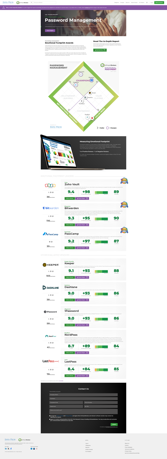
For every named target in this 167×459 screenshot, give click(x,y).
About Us (127, 2)
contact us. (87, 7)
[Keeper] (51, 265)
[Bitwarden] (51, 208)
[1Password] (51, 311)
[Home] (22, 2)
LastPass (70, 361)
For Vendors (141, 2)
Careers (127, 445)
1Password (72, 310)
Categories (116, 2)
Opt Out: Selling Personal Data (132, 453)
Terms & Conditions (129, 449)
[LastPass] (51, 361)
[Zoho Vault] (51, 186)
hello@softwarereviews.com (112, 426)
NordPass (71, 334)
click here (61, 380)
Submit (114, 424)
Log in (86, 443)
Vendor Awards (134, 2)
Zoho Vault (72, 184)
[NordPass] (51, 336)
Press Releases (128, 447)
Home (46, 14)
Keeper (69, 263)
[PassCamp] (51, 234)
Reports (87, 447)
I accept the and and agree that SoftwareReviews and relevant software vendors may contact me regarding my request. (81, 416)
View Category (50, 30)
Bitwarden (72, 208)
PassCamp (72, 233)
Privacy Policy (69, 415)
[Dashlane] (51, 287)
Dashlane (71, 287)
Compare (122, 2)
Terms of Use (59, 415)
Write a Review (159, 2)
